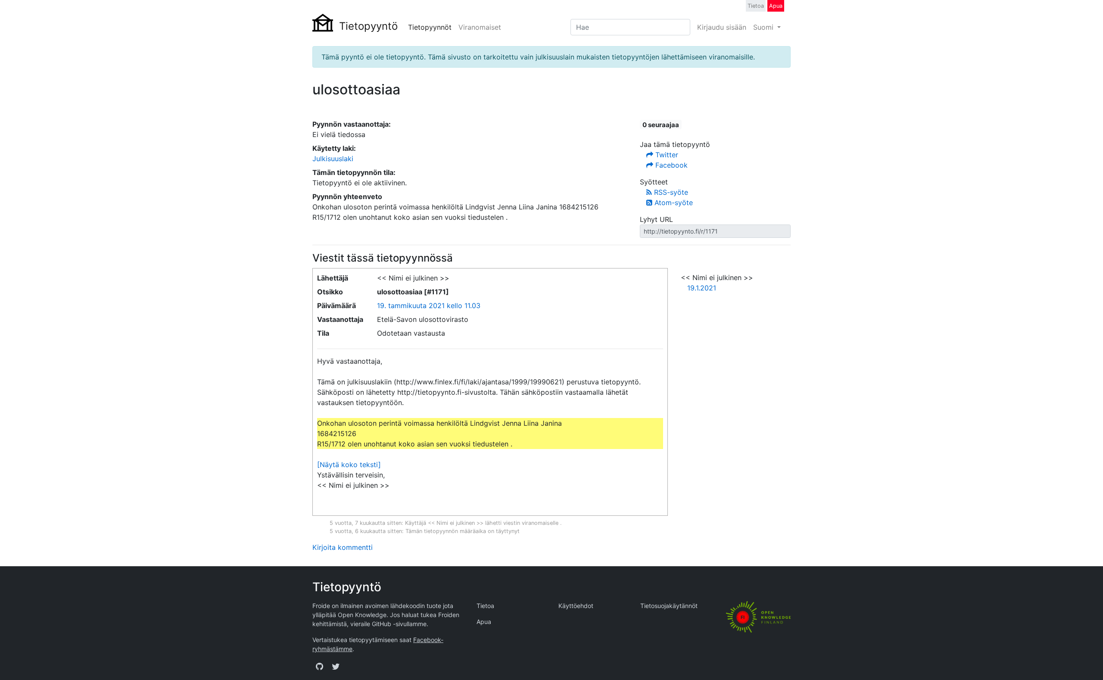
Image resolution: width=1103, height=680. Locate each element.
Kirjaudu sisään (721, 27)
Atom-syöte (672, 202)
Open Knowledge (362, 614)
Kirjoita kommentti (342, 547)
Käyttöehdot (575, 605)
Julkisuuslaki (332, 158)
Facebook (670, 165)
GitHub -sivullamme (399, 623)
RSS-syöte (670, 192)
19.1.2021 (701, 288)
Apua (775, 6)
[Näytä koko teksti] (349, 464)
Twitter (665, 154)
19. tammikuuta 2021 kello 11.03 (428, 305)
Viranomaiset (479, 27)
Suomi (764, 27)
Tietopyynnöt (430, 27)
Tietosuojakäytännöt (669, 605)
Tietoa (756, 6)
